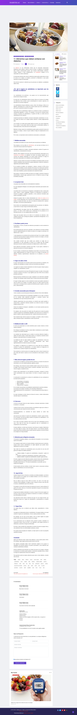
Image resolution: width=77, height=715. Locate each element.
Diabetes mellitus (39, 561)
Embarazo (16, 563)
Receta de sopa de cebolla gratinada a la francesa (62, 58)
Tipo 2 (40, 567)
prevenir (21, 567)
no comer (43, 565)
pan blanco (16, 567)
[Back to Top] (73, 712)
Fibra (30, 563)
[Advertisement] (38, 13)
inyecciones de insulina (18, 565)
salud (25, 567)
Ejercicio (57, 114)
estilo (20, 563)
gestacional (37, 563)
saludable (29, 567)
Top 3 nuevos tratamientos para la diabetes (62, 78)
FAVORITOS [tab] (58, 54)
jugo (28, 565)
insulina (46, 563)
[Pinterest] (62, 710)
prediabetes (38, 72)
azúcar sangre (36, 559)
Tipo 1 (37, 567)
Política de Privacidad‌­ (23, 711)
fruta (33, 563)
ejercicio (45, 561)
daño (29, 561)
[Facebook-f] (58, 710)
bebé (41, 559)
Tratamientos (58, 2)
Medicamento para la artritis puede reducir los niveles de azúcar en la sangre (62, 72)
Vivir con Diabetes (59, 127)
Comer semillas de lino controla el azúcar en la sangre (63, 65)
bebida (45, 559)
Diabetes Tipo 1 (58, 108)
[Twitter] (60, 710)
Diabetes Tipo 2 (58, 110)
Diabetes (24, 2)
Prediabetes (58, 118)
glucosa (42, 563)
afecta (23, 559)
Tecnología (52, 2)
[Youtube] (64, 710)
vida (43, 567)
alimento (27, 559)
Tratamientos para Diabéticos (61, 125)
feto (26, 563)
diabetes (17, 67)
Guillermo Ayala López (28, 713)
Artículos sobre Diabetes (18, 56)
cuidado (25, 561)
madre (32, 565)
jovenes (25, 565)
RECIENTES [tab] (64, 54)
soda (33, 567)
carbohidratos (31, 145)
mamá (36, 565)
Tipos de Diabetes (31, 2)
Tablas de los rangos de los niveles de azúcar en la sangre (22, 702)
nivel (39, 565)
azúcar (31, 559)
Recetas (61, 56)
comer (22, 561)
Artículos (38, 2)
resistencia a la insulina (19, 155)
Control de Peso (45, 2)
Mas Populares (16, 675)
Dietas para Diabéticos (29, 56)
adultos (19, 559)
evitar (24, 563)
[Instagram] (67, 710)
